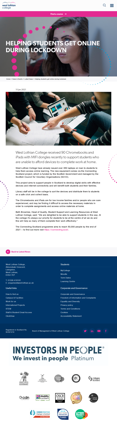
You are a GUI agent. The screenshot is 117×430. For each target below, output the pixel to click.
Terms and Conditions (70, 308)
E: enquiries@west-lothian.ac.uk (20, 283)
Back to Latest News (20, 252)
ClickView (10, 316)
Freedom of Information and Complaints (78, 298)
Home (8, 79)
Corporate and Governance (73, 294)
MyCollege (65, 270)
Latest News (28, 79)
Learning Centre (68, 281)
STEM (8, 308)
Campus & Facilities (14, 298)
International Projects (15, 305)
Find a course (57, 14)
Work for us (11, 301)
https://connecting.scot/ (56, 229)
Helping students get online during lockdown (50, 79)
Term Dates (66, 277)
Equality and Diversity (70, 301)
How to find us (12, 294)
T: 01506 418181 (13, 280)
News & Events (17, 79)
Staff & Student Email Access (19, 312)
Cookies (64, 312)
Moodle (64, 274)
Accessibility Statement (71, 316)
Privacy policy (67, 305)
